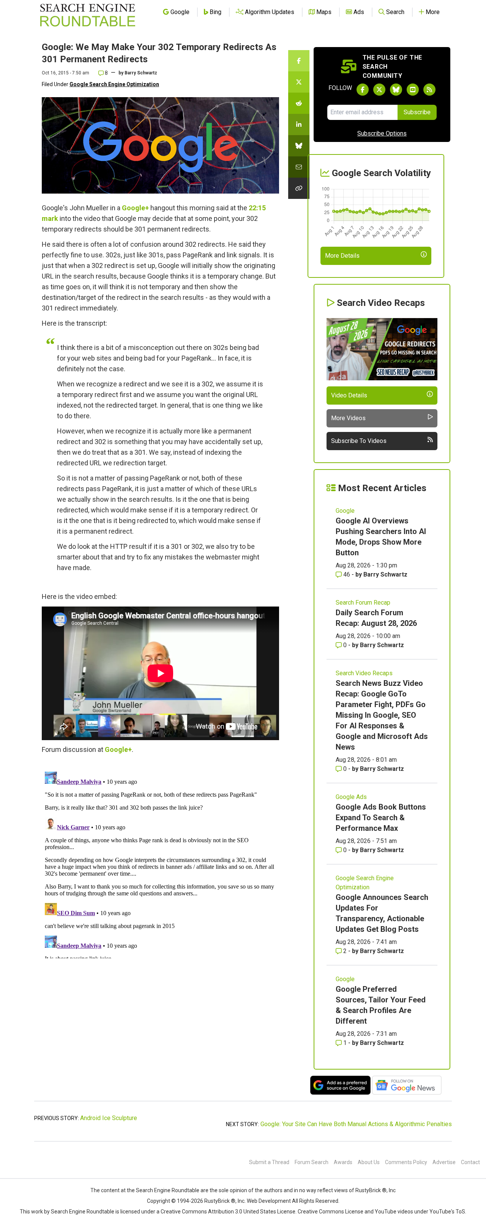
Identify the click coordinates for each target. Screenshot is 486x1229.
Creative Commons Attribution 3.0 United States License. (229, 1212)
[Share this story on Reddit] (298, 103)
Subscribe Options (382, 133)
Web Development (269, 1201)
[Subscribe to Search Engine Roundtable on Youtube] (413, 90)
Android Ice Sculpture (108, 1118)
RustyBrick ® (219, 1201)
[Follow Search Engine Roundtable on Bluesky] (396, 90)
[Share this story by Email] (298, 167)
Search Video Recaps (364, 673)
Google (345, 510)
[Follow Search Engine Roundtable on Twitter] (379, 90)
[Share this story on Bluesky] (298, 145)
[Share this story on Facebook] (298, 60)
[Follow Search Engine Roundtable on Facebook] (363, 90)
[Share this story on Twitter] (298, 82)
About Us (369, 1162)
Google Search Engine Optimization (114, 84)
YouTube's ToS (447, 1212)
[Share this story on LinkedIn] (298, 124)
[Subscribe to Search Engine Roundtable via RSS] (429, 90)
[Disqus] (160, 863)
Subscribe (417, 112)
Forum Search (311, 1162)
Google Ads (351, 796)
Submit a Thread (269, 1162)
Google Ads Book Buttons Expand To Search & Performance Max (381, 817)
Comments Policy (406, 1162)
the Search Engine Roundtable (163, 1190)
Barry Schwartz (141, 73)
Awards (343, 1162)
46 (347, 574)
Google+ (135, 208)
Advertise (444, 1162)
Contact (470, 1162)
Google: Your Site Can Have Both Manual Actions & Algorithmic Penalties (356, 1124)
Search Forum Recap (363, 602)
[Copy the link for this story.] (298, 188)
